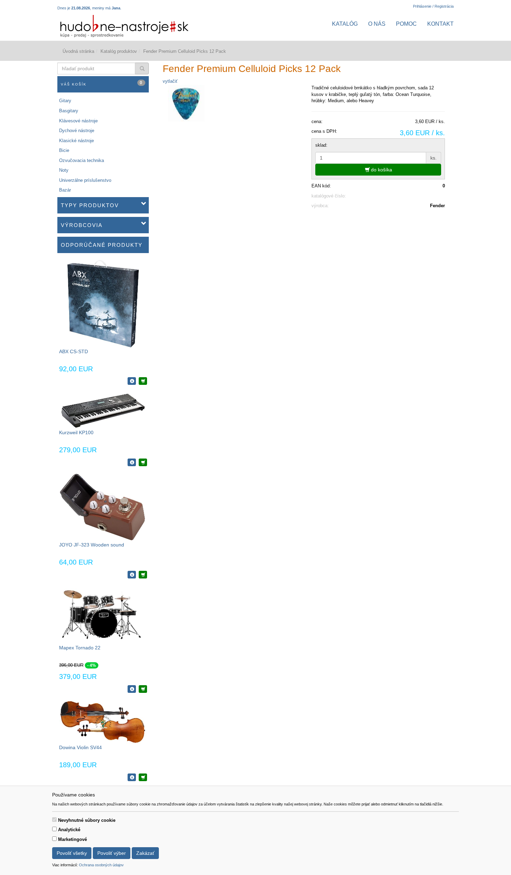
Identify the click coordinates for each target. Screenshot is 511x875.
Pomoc (406, 24)
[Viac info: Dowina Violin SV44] (132, 777)
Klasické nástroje (76, 140)
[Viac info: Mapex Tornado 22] (132, 689)
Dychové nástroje (76, 130)
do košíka (381, 169)
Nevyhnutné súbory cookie (86, 820)
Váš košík (102, 83)
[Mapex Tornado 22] (103, 614)
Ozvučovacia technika (81, 160)
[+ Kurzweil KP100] (143, 462)
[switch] (54, 819)
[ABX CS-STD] (103, 303)
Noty (63, 170)
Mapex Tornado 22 (79, 647)
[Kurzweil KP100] (103, 410)
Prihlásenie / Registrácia (433, 6)
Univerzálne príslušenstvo (85, 180)
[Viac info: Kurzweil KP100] (132, 462)
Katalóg (345, 24)
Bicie (64, 150)
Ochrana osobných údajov (101, 865)
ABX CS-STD (73, 351)
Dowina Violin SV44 (80, 747)
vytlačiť (170, 81)
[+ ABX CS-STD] (143, 381)
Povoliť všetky (72, 853)
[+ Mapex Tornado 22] (143, 689)
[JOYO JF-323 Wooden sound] (103, 506)
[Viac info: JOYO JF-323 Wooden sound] (132, 574)
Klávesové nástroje (78, 120)
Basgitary (68, 110)
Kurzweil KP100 (76, 432)
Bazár (65, 190)
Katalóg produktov (118, 51)
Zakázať (145, 853)
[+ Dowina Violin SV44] (143, 777)
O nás (377, 24)
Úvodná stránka (78, 51)
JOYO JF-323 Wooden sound (91, 545)
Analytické (69, 829)
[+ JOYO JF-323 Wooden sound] (143, 574)
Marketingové (72, 839)
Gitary (65, 100)
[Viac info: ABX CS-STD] (132, 381)
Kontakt (440, 24)
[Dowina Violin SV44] (103, 721)
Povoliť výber (111, 853)
